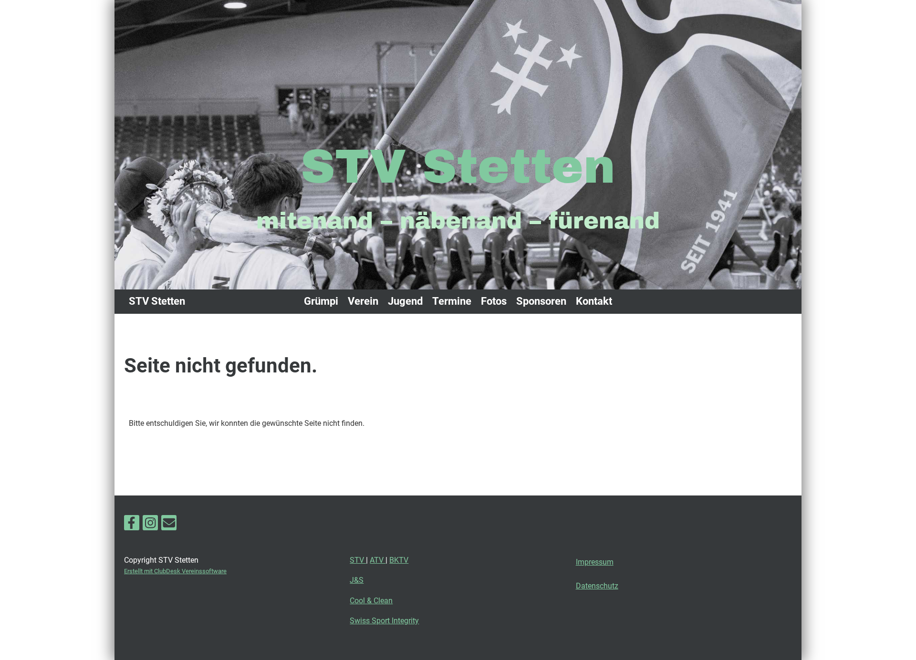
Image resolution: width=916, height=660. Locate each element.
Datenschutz (597, 585)
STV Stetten (157, 301)
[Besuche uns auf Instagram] (150, 525)
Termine (451, 301)
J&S (357, 580)
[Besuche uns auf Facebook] (131, 525)
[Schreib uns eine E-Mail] (169, 525)
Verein (363, 301)
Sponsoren (541, 301)
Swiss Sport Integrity (384, 620)
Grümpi (321, 301)
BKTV (398, 560)
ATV (377, 560)
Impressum (595, 562)
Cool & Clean (371, 600)
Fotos (494, 301)
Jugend (405, 301)
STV (358, 560)
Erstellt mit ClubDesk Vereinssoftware (175, 571)
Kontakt (594, 301)
